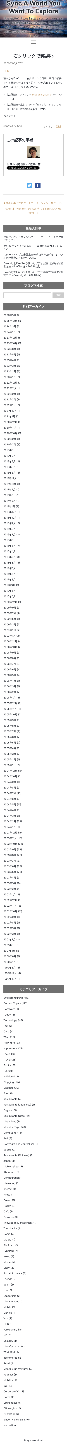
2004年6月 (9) (11, 798)
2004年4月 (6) (11, 810)
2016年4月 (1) (11, 551)
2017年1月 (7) (11, 506)
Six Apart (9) (11, 1245)
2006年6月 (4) (11, 669)
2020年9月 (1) (11, 438)
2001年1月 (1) (11, 950)
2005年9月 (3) (11, 720)
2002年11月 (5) (12, 905)
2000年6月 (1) (11, 956)
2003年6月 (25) (12, 866)
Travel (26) (9, 1059)
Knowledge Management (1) (19, 1222)
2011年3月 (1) (11, 585)
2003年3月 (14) (12, 883)
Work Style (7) (11, 1352)
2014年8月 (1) (11, 568)
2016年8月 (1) (11, 528)
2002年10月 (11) (12, 911)
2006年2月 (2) (11, 692)
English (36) (10, 1110)
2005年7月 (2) (11, 731)
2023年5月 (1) (11, 354)
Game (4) (8, 1233)
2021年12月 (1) (12, 410)
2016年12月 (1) (12, 512)
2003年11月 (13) (12, 838)
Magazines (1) (11, 1121)
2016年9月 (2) (11, 523)
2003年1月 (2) (11, 894)
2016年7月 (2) (11, 534)
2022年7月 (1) (11, 399)
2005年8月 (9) (11, 725)
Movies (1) (9, 1312)
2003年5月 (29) (12, 871)
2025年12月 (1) (12, 320)
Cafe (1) (8, 1211)
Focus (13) (9, 1054)
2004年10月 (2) (12, 776)
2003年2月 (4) (11, 888)
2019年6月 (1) (11, 450)
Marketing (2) (11, 1183)
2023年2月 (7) (11, 371)
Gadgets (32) (11, 1087)
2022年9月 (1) (11, 393)
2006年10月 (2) (12, 647)
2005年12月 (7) (12, 703)
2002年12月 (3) (12, 900)
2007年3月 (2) (11, 630)
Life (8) (7, 1290)
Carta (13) (9, 1397)
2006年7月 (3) (11, 663)
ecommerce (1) (12, 1357)
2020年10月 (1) (12, 433)
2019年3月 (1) (11, 455)
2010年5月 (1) (11, 596)
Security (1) (10, 1340)
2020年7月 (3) (11, 444)
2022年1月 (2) (11, 405)
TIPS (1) (7, 1323)
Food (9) (8, 1093)
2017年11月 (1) (11, 483)
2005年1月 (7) (11, 765)
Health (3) (9, 1205)
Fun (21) (8, 1070)
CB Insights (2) (12, 1408)
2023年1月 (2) (11, 377)
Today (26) (10, 1014)
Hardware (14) (11, 1009)
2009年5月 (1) (11, 618)
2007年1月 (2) (11, 635)
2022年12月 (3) (12, 382)
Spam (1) (8, 1284)
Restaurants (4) (12, 1099)
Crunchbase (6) (12, 1402)
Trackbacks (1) (12, 1228)
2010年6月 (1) (11, 590)
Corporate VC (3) (13, 1391)
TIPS (6, 70)
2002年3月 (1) (11, 933)
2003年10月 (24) (13, 843)
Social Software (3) (14, 1273)
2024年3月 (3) (11, 326)
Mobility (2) (10, 1380)
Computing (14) (12, 1132)
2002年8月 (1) (11, 922)
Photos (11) (10, 1194)
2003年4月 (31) (12, 877)
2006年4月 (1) (11, 680)
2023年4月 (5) (11, 360)
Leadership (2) (12, 1295)
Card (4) (8, 1031)
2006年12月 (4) (12, 641)
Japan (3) (9, 1160)
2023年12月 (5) (12, 337)
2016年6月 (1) (11, 540)
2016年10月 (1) (12, 517)
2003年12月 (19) (13, 832)
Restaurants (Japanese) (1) (19, 1104)
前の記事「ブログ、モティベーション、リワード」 (34, 203)
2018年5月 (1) (11, 467)
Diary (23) (9, 1267)
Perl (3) (7, 1138)
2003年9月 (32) (12, 849)
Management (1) (12, 1301)
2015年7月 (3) (11, 557)
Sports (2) (9, 1149)
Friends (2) (9, 1278)
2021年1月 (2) (11, 416)
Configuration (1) (13, 1177)
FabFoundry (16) (13, 1329)
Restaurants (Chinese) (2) (18, 1155)
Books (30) (10, 1065)
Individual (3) (11, 1076)
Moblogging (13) (13, 1166)
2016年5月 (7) (11, 545)
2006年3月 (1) (11, 686)
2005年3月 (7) (11, 753)
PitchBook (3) (11, 1413)
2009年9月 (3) (11, 607)
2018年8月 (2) (11, 461)
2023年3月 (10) (12, 365)
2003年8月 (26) (12, 855)
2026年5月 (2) (11, 315)
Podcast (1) (10, 1374)
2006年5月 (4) (11, 675)
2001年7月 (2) (11, 939)
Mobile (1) (9, 1307)
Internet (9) (10, 1188)
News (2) (8, 1256)
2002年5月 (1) (11, 928)
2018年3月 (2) (11, 472)
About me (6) (11, 1172)
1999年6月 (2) (11, 967)
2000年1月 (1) (11, 961)
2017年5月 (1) (11, 495)
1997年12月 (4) (12, 973)
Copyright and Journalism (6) (20, 1144)
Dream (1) (9, 1200)
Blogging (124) (12, 1082)
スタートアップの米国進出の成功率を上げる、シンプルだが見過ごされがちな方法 (33, 256)
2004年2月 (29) (12, 821)
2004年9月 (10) (12, 782)
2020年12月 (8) (12, 422)
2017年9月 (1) (11, 489)
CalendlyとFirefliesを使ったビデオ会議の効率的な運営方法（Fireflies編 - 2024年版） (33, 265)
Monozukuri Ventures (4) (18, 1368)
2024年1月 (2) (11, 332)
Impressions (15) (13, 1048)
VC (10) (7, 1385)
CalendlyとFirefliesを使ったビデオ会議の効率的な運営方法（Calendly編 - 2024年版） (33, 273)
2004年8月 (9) (11, 787)
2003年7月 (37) (12, 860)
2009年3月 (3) (11, 624)
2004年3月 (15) (12, 815)
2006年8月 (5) (11, 658)
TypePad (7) (10, 1250)
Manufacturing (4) (14, 1346)
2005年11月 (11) (12, 708)
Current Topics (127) (15, 1003)
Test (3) (8, 1025)
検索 (58, 295)
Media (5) (9, 1262)
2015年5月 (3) (11, 562)
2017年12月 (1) (11, 478)
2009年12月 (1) (12, 602)
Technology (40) (13, 1020)
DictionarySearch (42, 94)
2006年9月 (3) (11, 652)
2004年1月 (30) (12, 827)
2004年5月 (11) (12, 804)
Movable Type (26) (14, 1127)
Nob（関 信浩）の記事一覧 (25, 164)
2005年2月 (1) (11, 759)
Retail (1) (8, 1363)
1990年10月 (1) (12, 978)
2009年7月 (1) (11, 613)
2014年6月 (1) (11, 573)
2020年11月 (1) (12, 427)
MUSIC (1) (9, 1239)
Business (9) (10, 1217)
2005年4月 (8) (11, 748)
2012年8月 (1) (11, 579)
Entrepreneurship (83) (16, 997)
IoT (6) (7, 1335)
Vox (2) (7, 1318)
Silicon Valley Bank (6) (16, 1419)
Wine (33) (9, 1037)
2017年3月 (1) (11, 500)
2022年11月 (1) (12, 388)
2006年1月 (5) (11, 697)
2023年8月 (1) (11, 348)
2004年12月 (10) (13, 770)
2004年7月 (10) (12, 793)
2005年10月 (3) (12, 714)
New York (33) (12, 1042)
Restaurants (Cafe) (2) (16, 1115)
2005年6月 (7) (11, 737)
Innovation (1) (11, 1425)
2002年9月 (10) (12, 916)
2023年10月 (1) (12, 343)
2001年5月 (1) (11, 945)
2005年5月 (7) (11, 742)
